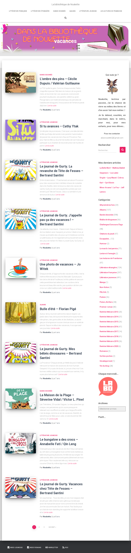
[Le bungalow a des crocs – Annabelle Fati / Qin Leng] (20, 443)
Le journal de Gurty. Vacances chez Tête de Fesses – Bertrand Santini (61, 488)
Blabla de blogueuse (108, 220)
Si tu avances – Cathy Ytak (59, 126)
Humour (103, 244)
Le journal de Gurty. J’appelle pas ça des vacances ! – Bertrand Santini (61, 220)
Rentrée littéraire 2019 (109, 341)
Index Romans (35, 547)
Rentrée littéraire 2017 (109, 331)
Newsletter (53, 547)
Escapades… (105, 239)
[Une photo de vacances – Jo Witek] (20, 268)
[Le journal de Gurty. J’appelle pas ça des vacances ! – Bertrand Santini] (20, 219)
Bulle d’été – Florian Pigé (58, 309)
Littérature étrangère (40, 11)
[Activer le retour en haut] (126, 548)
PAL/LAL (103, 292)
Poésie (103, 297)
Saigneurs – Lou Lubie (109, 173)
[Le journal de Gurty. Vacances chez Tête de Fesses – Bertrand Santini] (20, 488)
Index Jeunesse (16, 547)
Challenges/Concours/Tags (111, 225)
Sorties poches (106, 356)
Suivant (52, 527)
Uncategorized (106, 361)
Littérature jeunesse (88, 11)
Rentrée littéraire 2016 (109, 327)
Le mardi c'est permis (109, 249)
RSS (66, 547)
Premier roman (106, 307)
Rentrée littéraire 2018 (109, 336)
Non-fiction (104, 287)
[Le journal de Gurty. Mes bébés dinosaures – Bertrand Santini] (20, 352)
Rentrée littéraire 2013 (109, 312)
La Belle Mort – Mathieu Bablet (112, 168)
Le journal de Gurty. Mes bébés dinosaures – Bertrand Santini (61, 353)
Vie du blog (104, 366)
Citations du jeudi (107, 234)
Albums (72, 11)
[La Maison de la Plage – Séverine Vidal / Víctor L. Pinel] (20, 399)
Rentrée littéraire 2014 (109, 317)
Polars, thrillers (106, 302)
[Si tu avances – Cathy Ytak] (20, 130)
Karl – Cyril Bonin (107, 183)
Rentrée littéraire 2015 (109, 322)
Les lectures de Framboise (111, 11)
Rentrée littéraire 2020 (109, 346)
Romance (104, 351)
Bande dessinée (59, 11)
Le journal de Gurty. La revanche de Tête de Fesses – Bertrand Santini (61, 171)
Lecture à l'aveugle (107, 253)
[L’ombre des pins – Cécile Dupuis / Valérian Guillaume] (20, 82)
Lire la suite (51, 106)
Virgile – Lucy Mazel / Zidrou (112, 178)
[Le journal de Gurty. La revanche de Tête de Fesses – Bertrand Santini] (20, 170)
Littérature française (18, 11)
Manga (102, 282)
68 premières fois (107, 205)
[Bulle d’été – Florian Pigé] (20, 312)
